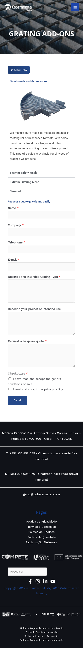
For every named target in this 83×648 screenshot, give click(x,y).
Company (16, 225)
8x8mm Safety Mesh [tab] (23, 172)
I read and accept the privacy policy (38, 389)
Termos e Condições (41, 527)
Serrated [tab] (15, 191)
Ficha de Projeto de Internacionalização (41, 628)
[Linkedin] (45, 581)
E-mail (13, 259)
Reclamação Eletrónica (41, 542)
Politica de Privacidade (41, 521)
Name (13, 208)
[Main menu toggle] (75, 7)
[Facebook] (30, 581)
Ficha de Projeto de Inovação (42, 632)
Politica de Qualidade (41, 537)
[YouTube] (52, 581)
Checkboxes (18, 373)
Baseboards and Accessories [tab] (28, 81)
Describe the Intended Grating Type (34, 277)
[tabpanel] (41, 127)
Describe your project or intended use (34, 309)
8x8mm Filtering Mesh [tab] (24, 182)
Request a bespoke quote (27, 341)
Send (17, 400)
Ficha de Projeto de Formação (41, 636)
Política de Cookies (41, 532)
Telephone (16, 242)
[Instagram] (37, 581)
